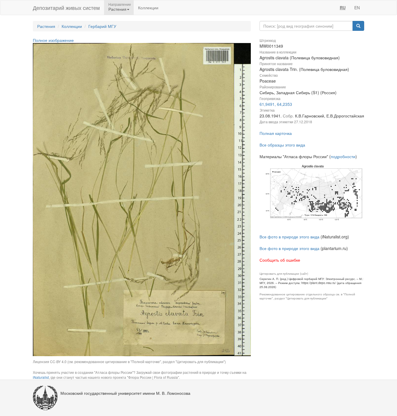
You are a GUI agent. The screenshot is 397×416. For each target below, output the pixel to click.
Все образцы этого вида (282, 145)
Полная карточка (276, 133)
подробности (343, 156)
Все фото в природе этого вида (289, 237)
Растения (46, 26)
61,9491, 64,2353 (276, 104)
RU (343, 7)
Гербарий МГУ (102, 26)
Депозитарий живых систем (66, 7)
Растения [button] (117, 9)
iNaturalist (41, 377)
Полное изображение (53, 40)
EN (357, 7)
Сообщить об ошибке (280, 260)
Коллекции (148, 7)
